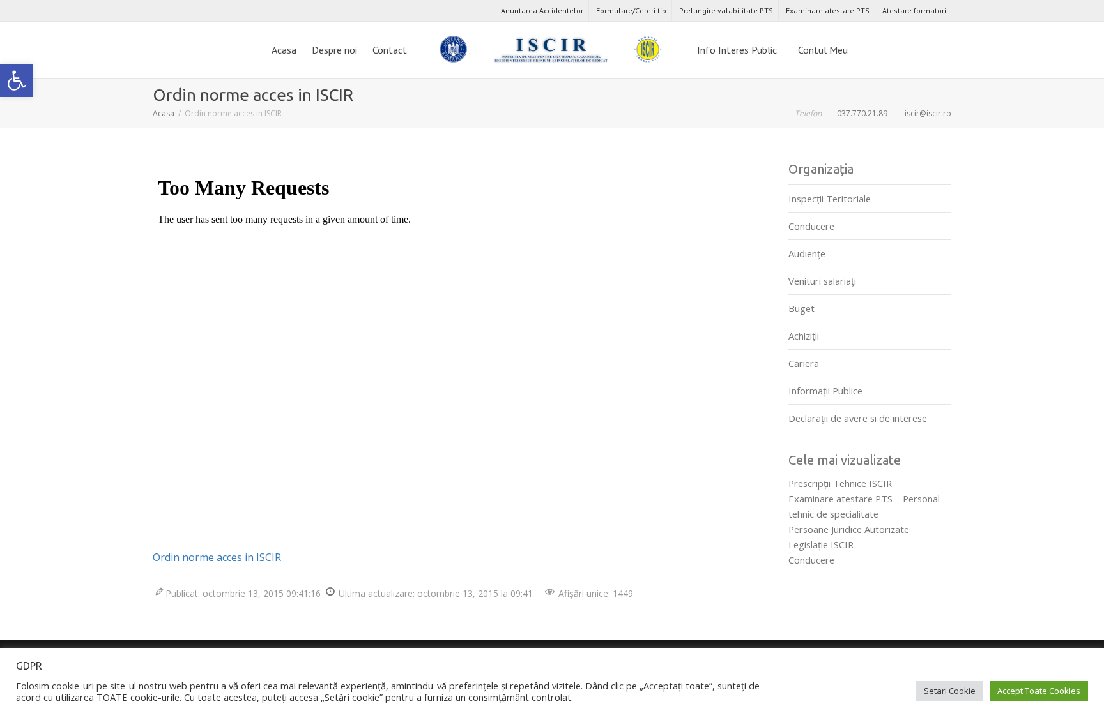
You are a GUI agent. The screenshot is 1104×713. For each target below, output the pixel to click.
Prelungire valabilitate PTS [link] (726, 10)
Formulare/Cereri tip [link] (631, 10)
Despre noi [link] (334, 49)
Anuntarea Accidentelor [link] (542, 10)
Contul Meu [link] (824, 49)
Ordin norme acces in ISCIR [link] (217, 557)
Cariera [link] (803, 363)
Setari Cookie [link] (950, 690)
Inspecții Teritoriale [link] (829, 198)
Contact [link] (389, 49)
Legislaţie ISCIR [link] (821, 544)
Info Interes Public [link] (738, 49)
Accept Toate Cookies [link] (1038, 690)
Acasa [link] (284, 49)
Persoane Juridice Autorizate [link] (848, 529)
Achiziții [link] (803, 335)
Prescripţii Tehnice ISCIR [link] (840, 483)
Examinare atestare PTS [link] (828, 10)
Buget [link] (801, 308)
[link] (16, 80)
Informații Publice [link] (825, 390)
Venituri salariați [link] (822, 280)
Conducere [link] (811, 226)
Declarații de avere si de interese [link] (857, 418)
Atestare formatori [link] (914, 10)
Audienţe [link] (806, 253)
